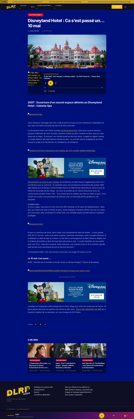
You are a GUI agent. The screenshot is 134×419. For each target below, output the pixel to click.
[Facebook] (36, 324)
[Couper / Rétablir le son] (114, 416)
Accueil (23, 5)
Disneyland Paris (44, 5)
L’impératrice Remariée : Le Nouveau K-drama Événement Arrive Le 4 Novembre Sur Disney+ (40, 366)
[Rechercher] (125, 7)
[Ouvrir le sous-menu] (20, 8)
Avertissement (39, 390)
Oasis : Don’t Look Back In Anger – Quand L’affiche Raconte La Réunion (66, 365)
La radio (58, 5)
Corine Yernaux (34, 31)
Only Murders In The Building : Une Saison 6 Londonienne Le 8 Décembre (93, 365)
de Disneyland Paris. (69, 131)
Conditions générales (42, 395)
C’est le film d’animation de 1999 (88, 309)
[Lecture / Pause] (50, 83)
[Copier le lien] (45, 324)
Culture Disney (35, 15)
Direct (117, 7)
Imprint (36, 392)
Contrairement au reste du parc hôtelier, (43, 182)
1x (45, 91)
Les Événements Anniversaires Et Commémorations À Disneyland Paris (86, 2)
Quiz (32, 7)
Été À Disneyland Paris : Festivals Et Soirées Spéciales (43, 2)
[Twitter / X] (40, 324)
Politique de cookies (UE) (43, 387)
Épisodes (52, 91)
